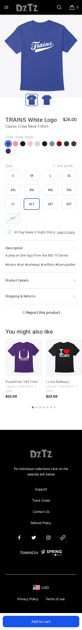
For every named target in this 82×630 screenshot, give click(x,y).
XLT (31, 204)
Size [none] (8, 165)
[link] (23, 357)
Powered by (29, 552)
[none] (62, 165)
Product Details (17, 280)
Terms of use (55, 599)
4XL (50, 190)
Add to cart (41, 621)
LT (13, 204)
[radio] (12, 175)
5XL (69, 190)
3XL (31, 190)
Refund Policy (41, 523)
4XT (13, 218)
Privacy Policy (27, 599)
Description (14, 248)
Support (41, 489)
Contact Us (41, 512)
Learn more (66, 232)
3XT (69, 204)
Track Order (41, 500)
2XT (50, 204)
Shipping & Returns (20, 296)
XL (69, 175)
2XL (13, 190)
